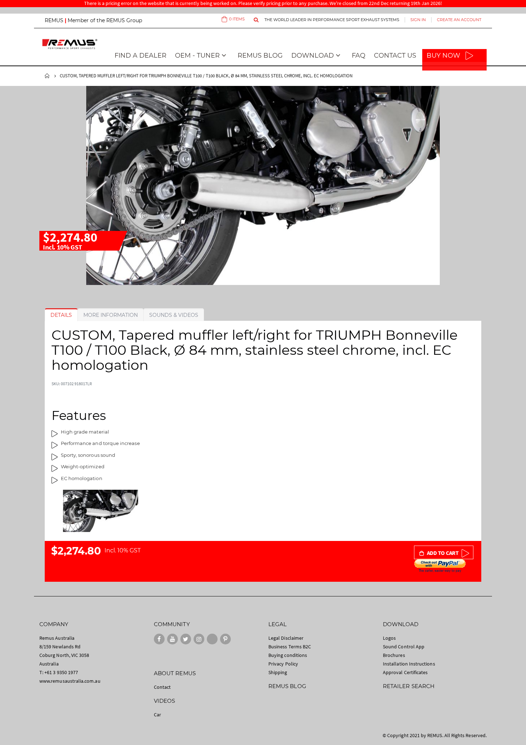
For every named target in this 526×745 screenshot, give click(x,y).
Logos (389, 638)
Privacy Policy (283, 664)
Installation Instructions (409, 664)
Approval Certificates (405, 672)
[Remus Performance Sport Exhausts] (69, 43)
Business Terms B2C (289, 646)
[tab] (61, 315)
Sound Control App (403, 646)
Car (157, 714)
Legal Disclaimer (285, 638)
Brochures (394, 655)
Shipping (277, 672)
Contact (162, 687)
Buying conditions (287, 655)
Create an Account (459, 19)
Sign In (418, 19)
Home (47, 76)
